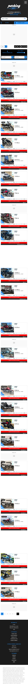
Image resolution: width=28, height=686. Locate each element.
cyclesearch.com (22, 168)
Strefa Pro (14, 645)
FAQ (14, 629)
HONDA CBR (14, 633)
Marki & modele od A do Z (14, 649)
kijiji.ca (24, 202)
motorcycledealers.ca (21, 244)
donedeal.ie (23, 450)
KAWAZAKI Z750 (14, 638)
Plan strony (14, 647)
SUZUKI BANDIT (14, 635)
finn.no (24, 584)
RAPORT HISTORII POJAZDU (14, 83)
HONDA (14, 656)
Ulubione (3, 79)
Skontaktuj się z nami (14, 626)
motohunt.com (23, 85)
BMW (14, 661)
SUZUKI (14, 658)
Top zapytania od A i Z (14, 650)
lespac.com (23, 101)
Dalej (18, 614)
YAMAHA (14, 655)
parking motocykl (14, 7)
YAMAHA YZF (14, 637)
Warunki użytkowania (14, 627)
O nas (14, 624)
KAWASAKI (14, 660)
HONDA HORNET (14, 640)
